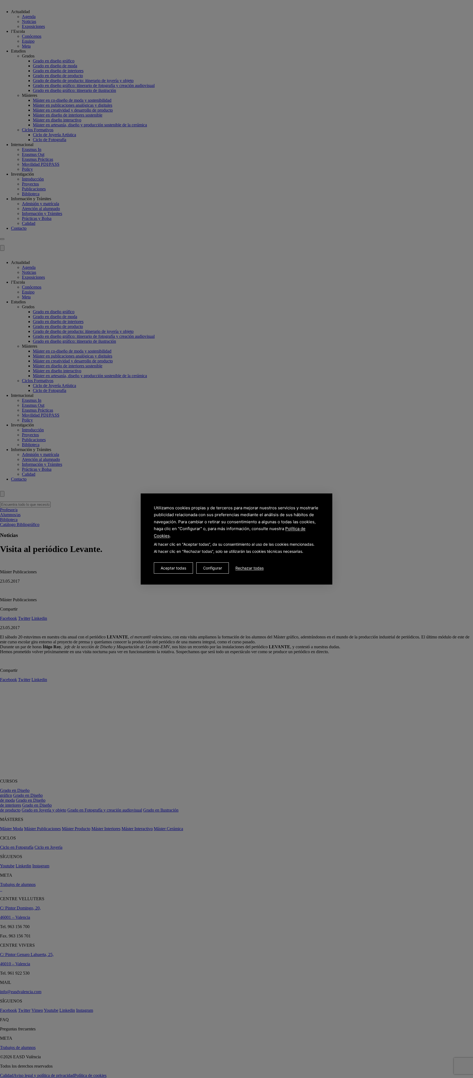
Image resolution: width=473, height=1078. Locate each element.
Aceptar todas (173, 568)
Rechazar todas (249, 568)
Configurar (212, 568)
